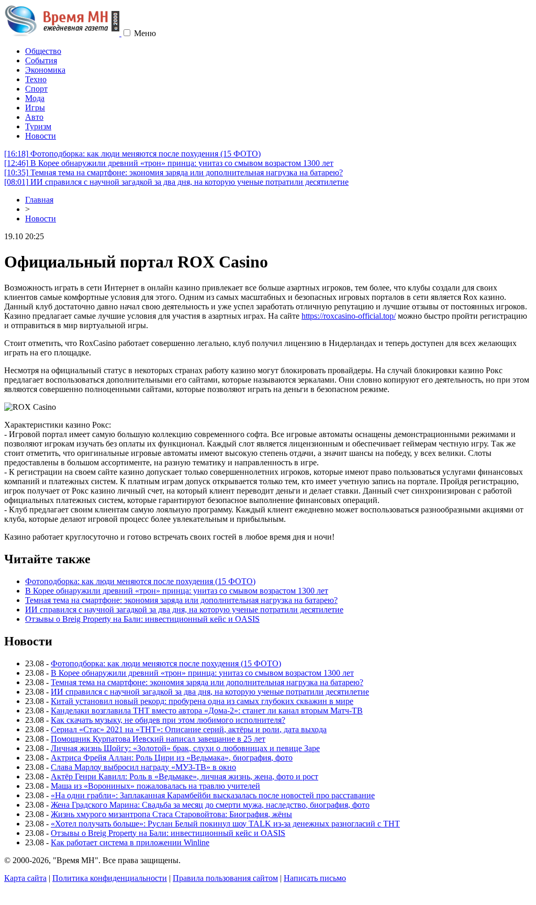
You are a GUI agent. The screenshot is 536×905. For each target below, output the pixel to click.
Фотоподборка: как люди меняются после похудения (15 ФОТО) (132, 153)
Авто (34, 117)
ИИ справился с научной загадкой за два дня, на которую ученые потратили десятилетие (176, 181)
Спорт (36, 88)
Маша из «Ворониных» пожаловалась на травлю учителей (155, 785)
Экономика (45, 69)
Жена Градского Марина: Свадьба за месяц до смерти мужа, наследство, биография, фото (210, 804)
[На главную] (62, 33)
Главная (39, 199)
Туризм (38, 126)
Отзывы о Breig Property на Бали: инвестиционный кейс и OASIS (142, 618)
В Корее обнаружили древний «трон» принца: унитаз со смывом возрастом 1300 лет (168, 163)
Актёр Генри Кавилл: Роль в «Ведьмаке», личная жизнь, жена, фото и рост (184, 776)
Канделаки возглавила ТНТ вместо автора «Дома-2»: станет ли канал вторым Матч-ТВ (207, 710)
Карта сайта (25, 878)
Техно (36, 79)
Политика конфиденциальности (109, 878)
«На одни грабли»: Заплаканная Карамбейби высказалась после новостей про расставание (213, 795)
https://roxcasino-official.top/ (349, 315)
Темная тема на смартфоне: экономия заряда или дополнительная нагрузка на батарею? (173, 172)
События (41, 60)
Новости (40, 135)
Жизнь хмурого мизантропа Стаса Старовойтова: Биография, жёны (171, 814)
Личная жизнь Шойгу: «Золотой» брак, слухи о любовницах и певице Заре (185, 748)
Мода (34, 98)
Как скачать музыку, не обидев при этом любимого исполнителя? (168, 720)
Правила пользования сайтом (225, 878)
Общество (43, 51)
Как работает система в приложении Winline (130, 842)
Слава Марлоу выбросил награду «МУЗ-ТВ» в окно (143, 767)
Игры (35, 107)
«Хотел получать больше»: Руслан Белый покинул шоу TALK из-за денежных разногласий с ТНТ (225, 823)
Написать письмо (315, 878)
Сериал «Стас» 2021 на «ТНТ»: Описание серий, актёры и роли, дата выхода (189, 729)
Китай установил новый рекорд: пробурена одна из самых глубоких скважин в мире (202, 701)
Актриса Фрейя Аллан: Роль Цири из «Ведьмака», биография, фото (172, 757)
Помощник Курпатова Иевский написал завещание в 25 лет (158, 738)
